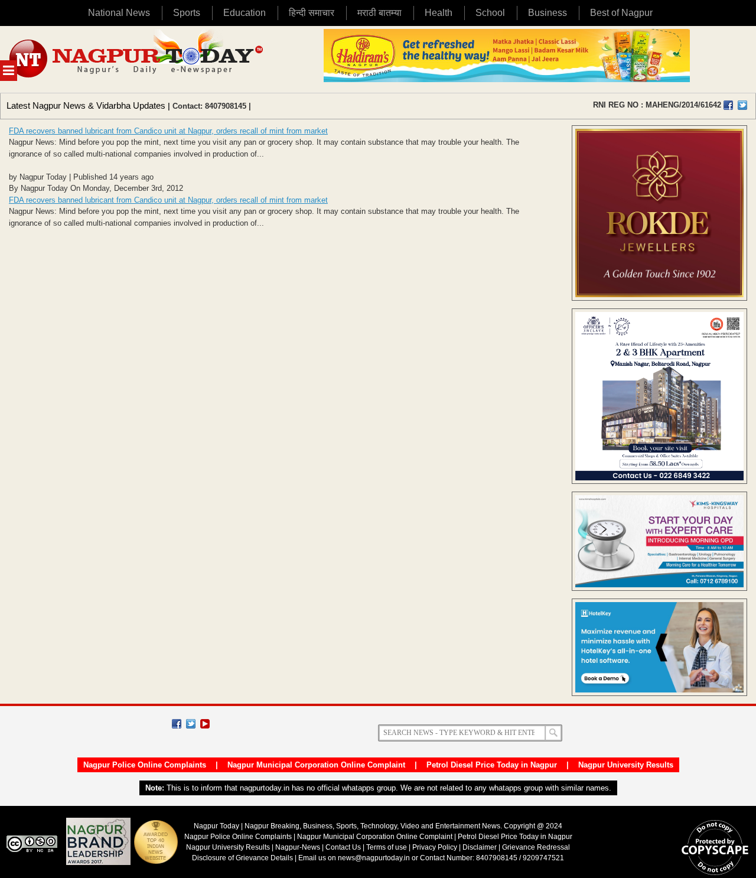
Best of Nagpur (621, 13)
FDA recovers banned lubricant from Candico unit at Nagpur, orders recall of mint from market (168, 130)
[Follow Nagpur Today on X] (190, 724)
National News (119, 13)
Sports (186, 13)
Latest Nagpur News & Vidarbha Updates (85, 105)
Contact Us (343, 847)
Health (438, 13)
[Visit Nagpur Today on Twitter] (742, 105)
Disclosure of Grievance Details (242, 858)
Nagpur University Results (625, 764)
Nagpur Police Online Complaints (144, 764)
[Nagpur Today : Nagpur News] (137, 59)
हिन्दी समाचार (311, 13)
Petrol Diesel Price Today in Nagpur (491, 764)
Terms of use (386, 847)
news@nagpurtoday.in (374, 858)
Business (547, 13)
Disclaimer (480, 847)
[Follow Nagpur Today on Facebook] (176, 724)
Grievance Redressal (536, 847)
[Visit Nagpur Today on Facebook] (728, 105)
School (490, 13)
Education (244, 13)
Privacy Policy (434, 847)
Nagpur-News (297, 847)
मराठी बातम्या (379, 13)
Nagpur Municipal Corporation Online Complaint (316, 764)
